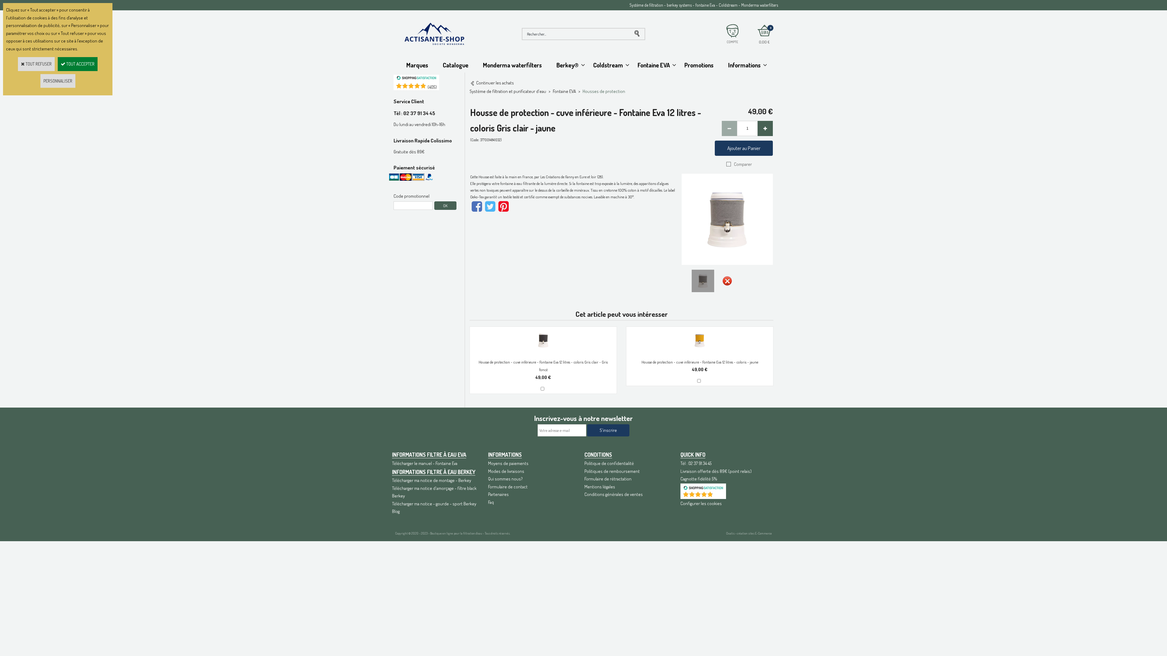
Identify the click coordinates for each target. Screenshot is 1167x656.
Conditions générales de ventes (613, 494)
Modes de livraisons (506, 471)
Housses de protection (604, 91)
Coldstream (608, 65)
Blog (396, 511)
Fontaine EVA (654, 65)
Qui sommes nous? (505, 479)
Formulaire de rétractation (608, 479)
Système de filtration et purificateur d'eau (508, 91)
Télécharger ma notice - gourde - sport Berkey (434, 504)
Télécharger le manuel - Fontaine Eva (424, 463)
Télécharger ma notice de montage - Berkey (431, 480)
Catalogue (455, 65)
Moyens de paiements (508, 463)
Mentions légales (599, 487)
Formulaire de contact (508, 487)
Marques (417, 65)
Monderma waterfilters (512, 65)
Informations (744, 65)
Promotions (699, 65)
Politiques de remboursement (612, 471)
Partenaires (498, 494)
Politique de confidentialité (609, 463)
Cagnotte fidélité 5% (698, 479)
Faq (491, 502)
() (432, 87)
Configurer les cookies (701, 503)
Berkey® (567, 65)
